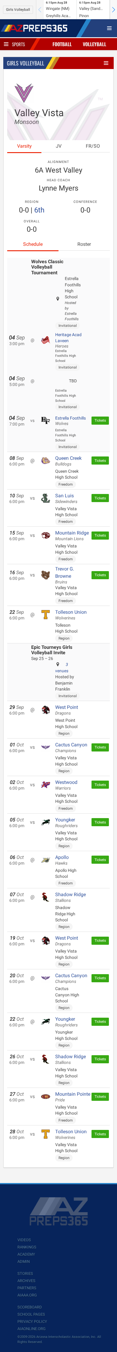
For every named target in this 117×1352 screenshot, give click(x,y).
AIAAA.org (27, 1295)
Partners (26, 1288)
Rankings (26, 1247)
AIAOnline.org (31, 1328)
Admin (23, 1261)
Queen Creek (68, 461)
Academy (26, 1254)
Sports (18, 44)
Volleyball (94, 44)
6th (39, 210)
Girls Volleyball (18, 10)
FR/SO (93, 146)
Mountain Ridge (72, 535)
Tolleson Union (71, 615)
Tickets (100, 420)
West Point (66, 710)
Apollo (62, 860)
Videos (24, 1240)
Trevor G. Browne (64, 575)
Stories (25, 1273)
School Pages (31, 1314)
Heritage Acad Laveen (68, 340)
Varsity (24, 146)
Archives (26, 1280)
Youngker (66, 822)
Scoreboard (29, 1307)
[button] (113, 9)
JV (59, 146)
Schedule (33, 244)
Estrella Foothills (70, 421)
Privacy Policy (32, 1321)
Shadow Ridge (70, 897)
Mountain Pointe (72, 1097)
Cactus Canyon (71, 747)
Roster (84, 244)
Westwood (66, 785)
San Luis (66, 498)
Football (62, 44)
